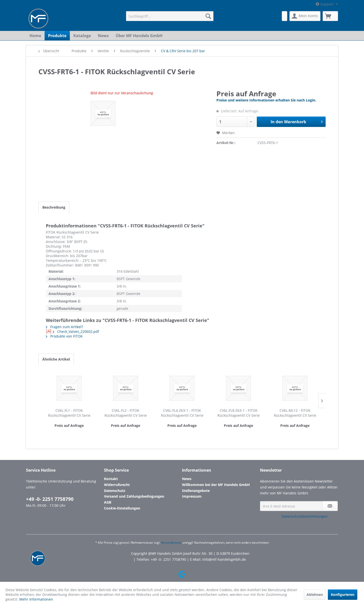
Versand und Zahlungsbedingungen (134, 496)
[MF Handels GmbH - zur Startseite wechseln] (38, 18)
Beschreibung (53, 207)
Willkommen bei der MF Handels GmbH (216, 484)
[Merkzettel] (284, 16)
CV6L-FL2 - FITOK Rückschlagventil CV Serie (125, 413)
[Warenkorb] (330, 16)
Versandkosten (171, 542)
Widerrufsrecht (117, 484)
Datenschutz (114, 490)
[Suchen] (208, 16)
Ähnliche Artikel (56, 359)
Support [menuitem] (327, 4)
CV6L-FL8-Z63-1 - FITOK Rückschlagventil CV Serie (238, 413)
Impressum (192, 496)
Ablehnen (315, 594)
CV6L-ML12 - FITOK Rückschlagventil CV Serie (295, 413)
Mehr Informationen (36, 599)
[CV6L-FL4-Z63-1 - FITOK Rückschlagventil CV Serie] (182, 388)
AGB (107, 502)
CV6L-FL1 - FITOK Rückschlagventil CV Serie (69, 413)
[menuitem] (169, 16)
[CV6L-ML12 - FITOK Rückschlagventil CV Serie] (294, 388)
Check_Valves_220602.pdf (77, 331)
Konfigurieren (342, 594)
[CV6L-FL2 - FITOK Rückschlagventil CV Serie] (125, 388)
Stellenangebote (196, 490)
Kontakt (111, 478)
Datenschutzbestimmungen (305, 516)
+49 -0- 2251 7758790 (50, 499)
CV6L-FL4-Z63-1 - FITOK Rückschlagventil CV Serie (182, 413)
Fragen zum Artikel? (66, 326)
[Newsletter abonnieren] (330, 506)
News (186, 478)
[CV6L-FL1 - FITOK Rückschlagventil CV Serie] (69, 388)
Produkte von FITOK (66, 336)
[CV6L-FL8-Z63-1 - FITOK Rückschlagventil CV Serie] (238, 388)
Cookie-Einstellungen (122, 508)
